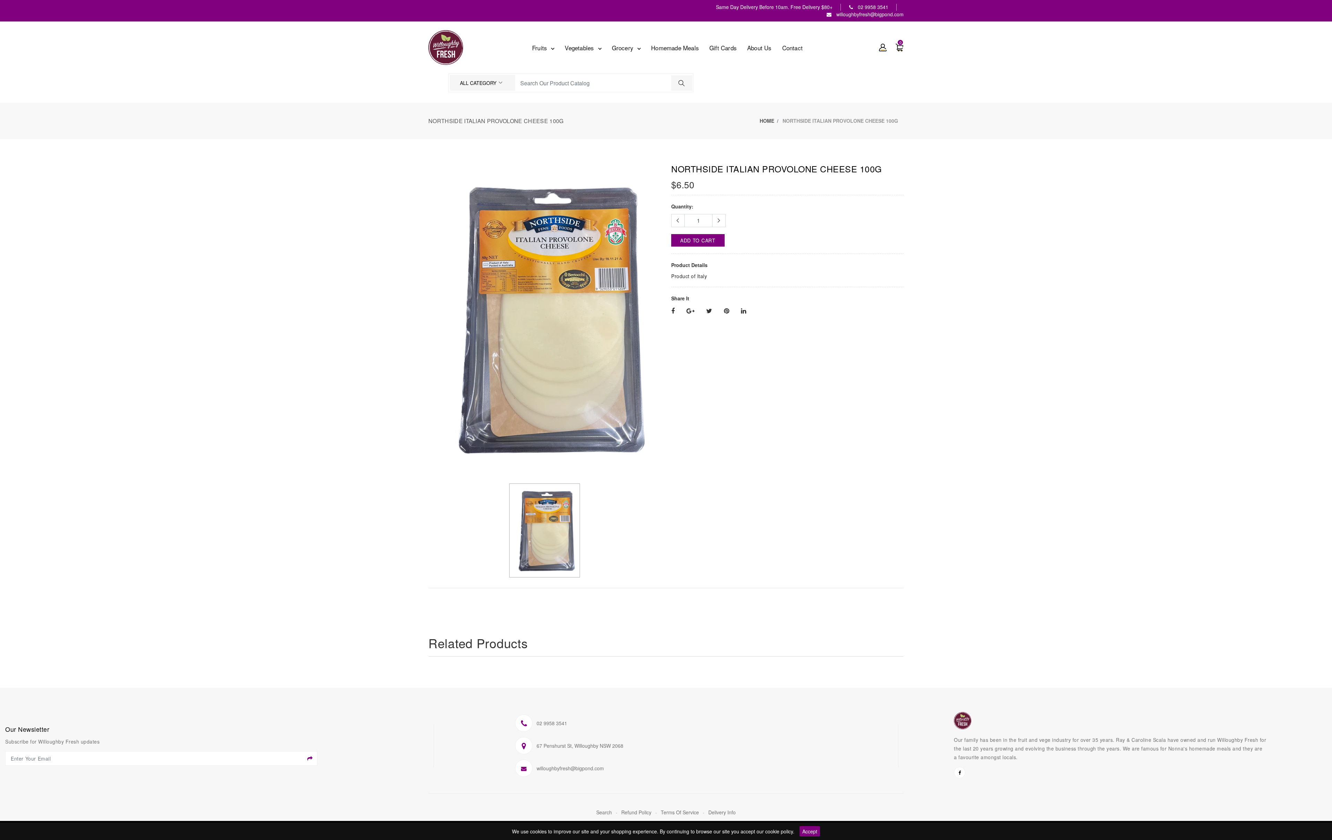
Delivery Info (722, 812)
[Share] (673, 311)
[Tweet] (709, 311)
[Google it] (690, 311)
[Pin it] (726, 311)
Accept (809, 831)
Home (767, 120)
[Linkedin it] (743, 311)
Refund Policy (637, 812)
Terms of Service (680, 812)
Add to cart (698, 240)
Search (604, 812)
